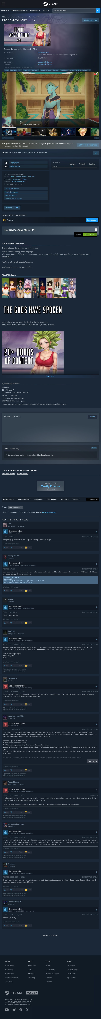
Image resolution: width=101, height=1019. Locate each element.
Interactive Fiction (46, 70)
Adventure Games (17, 17)
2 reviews (11, 681)
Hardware (31, 974)
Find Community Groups (13, 199)
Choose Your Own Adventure (78, 70)
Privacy (48, 965)
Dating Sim (27, 70)
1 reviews (11, 601)
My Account (71, 978)
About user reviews (8, 474)
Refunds (49, 982)
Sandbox (55, 70)
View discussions (11, 195)
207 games (11, 526)
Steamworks (9, 974)
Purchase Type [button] (23, 499)
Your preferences (22, 474)
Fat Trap (11, 631)
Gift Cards (8, 982)
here (43, 455)
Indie (29, 177)
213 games (11, 634)
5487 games (12, 784)
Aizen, (10, 599)
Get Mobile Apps (73, 969)
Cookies (49, 978)
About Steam (9, 965)
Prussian (11, 864)
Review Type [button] (7, 499)
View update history (12, 189)
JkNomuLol (12, 678)
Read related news (11, 192)
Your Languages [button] (14, 507)
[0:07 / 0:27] (50, 99)
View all (94, 448)
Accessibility (50, 969)
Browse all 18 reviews (50, 936)
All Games (5, 17)
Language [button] (38, 499)
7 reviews (11, 558)
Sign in (4, 152)
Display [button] (75, 499)
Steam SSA (9, 969)
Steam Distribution (11, 978)
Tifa (9, 524)
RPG (20, 70)
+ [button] (89, 70)
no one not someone (16, 824)
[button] (5, 10)
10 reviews (11, 866)
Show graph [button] (91, 499)
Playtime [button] (64, 499)
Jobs (29, 969)
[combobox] (74, 10)
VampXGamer (13, 782)
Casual (24, 177)
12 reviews (11, 718)
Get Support (71, 974)
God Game (35, 70)
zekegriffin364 (13, 556)
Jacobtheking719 (14, 902)
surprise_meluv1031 (16, 716)
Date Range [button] (51, 499)
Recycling (31, 978)
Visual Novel (64, 70)
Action (6, 70)
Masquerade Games (45, 62)
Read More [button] (92, 761)
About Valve (32, 965)
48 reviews (11, 826)
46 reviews (21, 526)
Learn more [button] (91, 220)
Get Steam (71, 965)
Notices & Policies (52, 974)
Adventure (13, 70)
